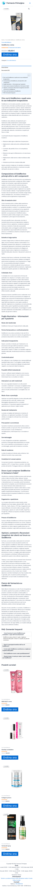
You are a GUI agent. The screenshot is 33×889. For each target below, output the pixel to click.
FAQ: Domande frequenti (9, 92)
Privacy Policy (15, 878)
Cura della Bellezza (10, 39)
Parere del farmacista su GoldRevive (12, 91)
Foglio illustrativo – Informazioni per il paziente (14, 84)
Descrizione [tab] (5, 67)
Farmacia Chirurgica (15, 3)
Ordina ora (10, 54)
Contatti (18, 880)
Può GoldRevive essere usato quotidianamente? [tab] (17, 653)
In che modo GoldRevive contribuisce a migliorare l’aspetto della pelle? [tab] (16, 649)
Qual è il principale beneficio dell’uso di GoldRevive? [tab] (13, 645)
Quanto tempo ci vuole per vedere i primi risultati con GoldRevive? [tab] (16, 657)
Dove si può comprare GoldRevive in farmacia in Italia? (16, 86)
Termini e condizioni (6, 878)
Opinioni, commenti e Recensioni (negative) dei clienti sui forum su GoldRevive (16, 88)
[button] (29, 8)
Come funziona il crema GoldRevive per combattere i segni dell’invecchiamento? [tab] (13, 634)
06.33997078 (19, 884)
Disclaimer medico (23, 878)
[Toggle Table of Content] (28, 75)
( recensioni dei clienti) (14, 47)
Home (3, 39)
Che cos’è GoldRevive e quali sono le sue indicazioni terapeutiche (15, 78)
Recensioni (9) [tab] (6, 70)
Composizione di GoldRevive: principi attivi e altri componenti (15, 81)
